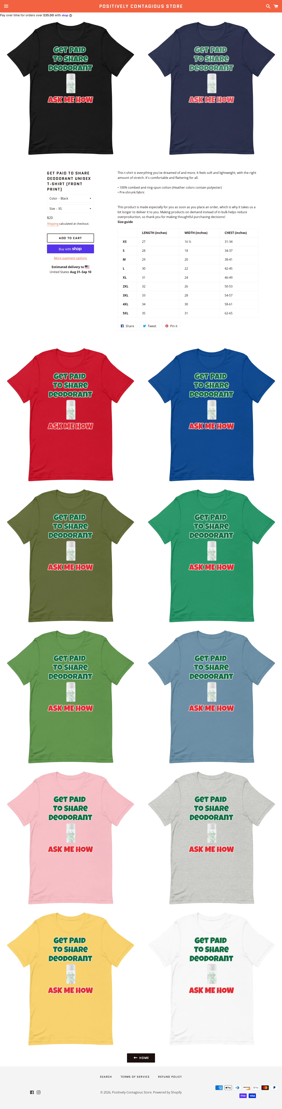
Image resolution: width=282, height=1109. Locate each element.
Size (52, 208)
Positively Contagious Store (141, 6)
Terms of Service (135, 1077)
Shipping (53, 223)
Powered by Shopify (167, 1092)
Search (106, 1077)
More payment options (70, 258)
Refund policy (170, 1077)
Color (53, 198)
